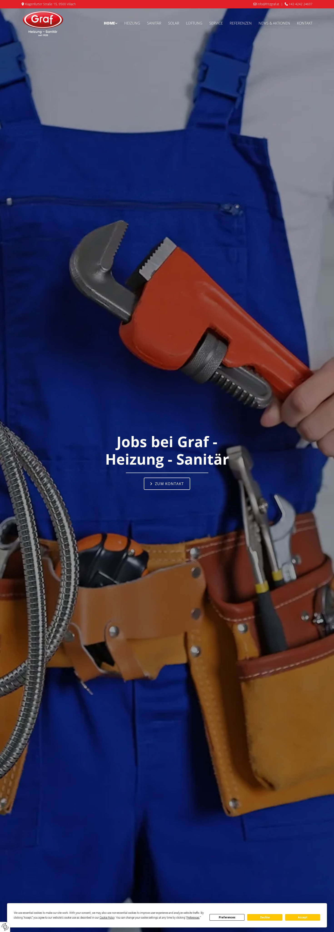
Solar (173, 23)
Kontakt (304, 23)
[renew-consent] (5, 927)
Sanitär (154, 23)
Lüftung (194, 23)
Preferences (227, 917)
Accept (302, 917)
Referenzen (241, 23)
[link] (110, 23)
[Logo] (43, 23)
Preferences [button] (193, 917)
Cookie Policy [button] (107, 917)
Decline (265, 917)
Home (109, 23)
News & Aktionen (274, 23)
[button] (167, 484)
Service (216, 23)
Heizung (132, 23)
